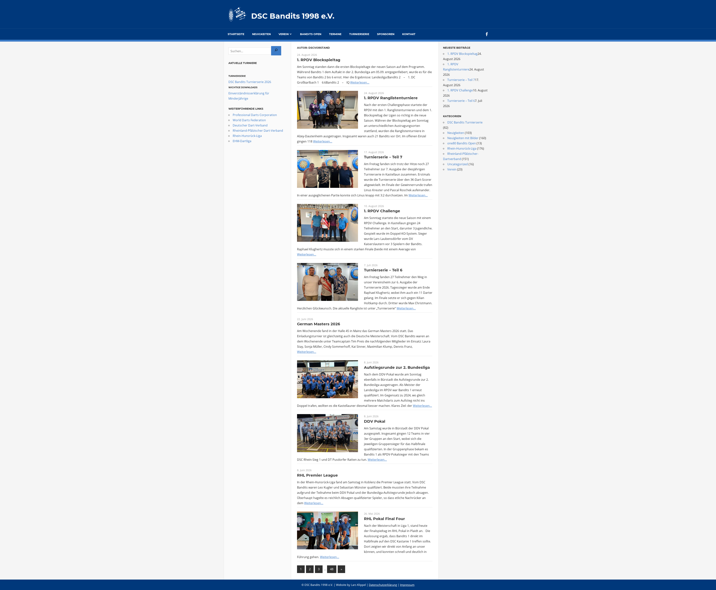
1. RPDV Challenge (382, 211)
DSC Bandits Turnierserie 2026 (249, 82)
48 (331, 569)
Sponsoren (385, 34)
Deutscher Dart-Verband (250, 125)
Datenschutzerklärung (383, 585)
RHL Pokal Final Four (384, 519)
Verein (284, 34)
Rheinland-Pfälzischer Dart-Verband (258, 131)
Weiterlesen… (359, 82)
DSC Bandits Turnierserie (465, 122)
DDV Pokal (374, 421)
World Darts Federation (249, 120)
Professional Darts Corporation (255, 115)
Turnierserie (359, 34)
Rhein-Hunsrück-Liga (247, 136)
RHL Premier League (317, 475)
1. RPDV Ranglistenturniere (391, 98)
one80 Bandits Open (461, 143)
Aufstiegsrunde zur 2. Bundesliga (397, 367)
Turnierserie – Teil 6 (383, 270)
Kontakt (408, 34)
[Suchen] (276, 50)
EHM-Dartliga (242, 141)
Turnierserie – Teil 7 (383, 157)
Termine (335, 34)
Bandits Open (310, 34)
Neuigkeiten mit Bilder (462, 138)
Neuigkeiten (261, 34)
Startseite (236, 34)
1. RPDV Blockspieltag (318, 60)
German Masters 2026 (318, 324)
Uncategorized (457, 164)
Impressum (407, 585)
